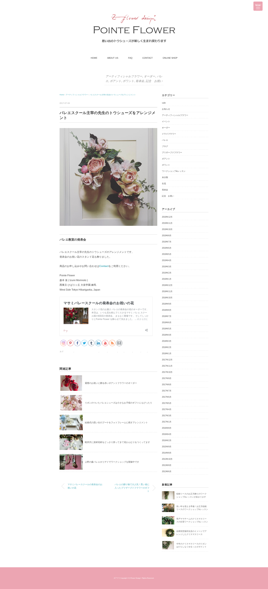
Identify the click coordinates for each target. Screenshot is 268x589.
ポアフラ (117, 578)
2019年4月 (166, 260)
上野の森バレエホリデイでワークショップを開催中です (112, 462)
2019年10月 (167, 229)
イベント (166, 121)
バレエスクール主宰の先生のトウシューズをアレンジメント (113, 95)
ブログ (165, 146)
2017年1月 (166, 422)
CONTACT (147, 58)
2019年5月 (166, 254)
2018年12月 (167, 285)
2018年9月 (166, 304)
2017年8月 (166, 384)
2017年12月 (167, 360)
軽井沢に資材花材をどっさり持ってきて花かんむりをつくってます (117, 442)
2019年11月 (167, 223)
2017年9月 (166, 378)
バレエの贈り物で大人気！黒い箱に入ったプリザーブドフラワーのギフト (132, 487)
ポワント (128, 81)
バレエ (121, 351)
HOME (94, 58)
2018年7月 (166, 316)
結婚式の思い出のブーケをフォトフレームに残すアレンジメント (116, 422)
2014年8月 (166, 453)
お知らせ (166, 109)
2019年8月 (166, 235)
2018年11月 (167, 291)
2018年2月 (166, 347)
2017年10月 (167, 372)
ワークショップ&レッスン (173, 171)
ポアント (115, 81)
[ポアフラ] (134, 13)
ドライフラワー (169, 134)
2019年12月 (167, 217)
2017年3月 (166, 415)
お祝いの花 (69, 351)
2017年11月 (167, 366)
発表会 (140, 81)
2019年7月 (166, 242)
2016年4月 (166, 434)
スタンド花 (112, 351)
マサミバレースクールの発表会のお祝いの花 (85, 486)
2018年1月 (166, 353)
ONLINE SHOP (170, 58)
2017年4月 (166, 409)
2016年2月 (166, 440)
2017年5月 (166, 403)
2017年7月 (166, 391)
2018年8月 (166, 310)
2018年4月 (166, 335)
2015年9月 (166, 446)
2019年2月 (166, 273)
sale (164, 103)
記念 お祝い (154, 81)
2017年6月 (166, 397)
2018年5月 (166, 328)
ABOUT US (112, 58)
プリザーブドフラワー (172, 152)
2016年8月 (166, 428)
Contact (104, 266)
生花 (164, 183)
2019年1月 (166, 279)
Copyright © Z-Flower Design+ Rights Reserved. (137, 578)
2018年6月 (166, 322)
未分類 (165, 177)
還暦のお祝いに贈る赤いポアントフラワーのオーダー (111, 383)
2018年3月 (166, 341)
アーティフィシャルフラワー (124, 76)
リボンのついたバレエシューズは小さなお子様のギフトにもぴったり (118, 403)
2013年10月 (167, 459)
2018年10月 (167, 297)
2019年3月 (166, 266)
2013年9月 (166, 465)
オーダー (149, 76)
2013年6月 (166, 471)
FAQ (130, 58)
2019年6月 (166, 248)
